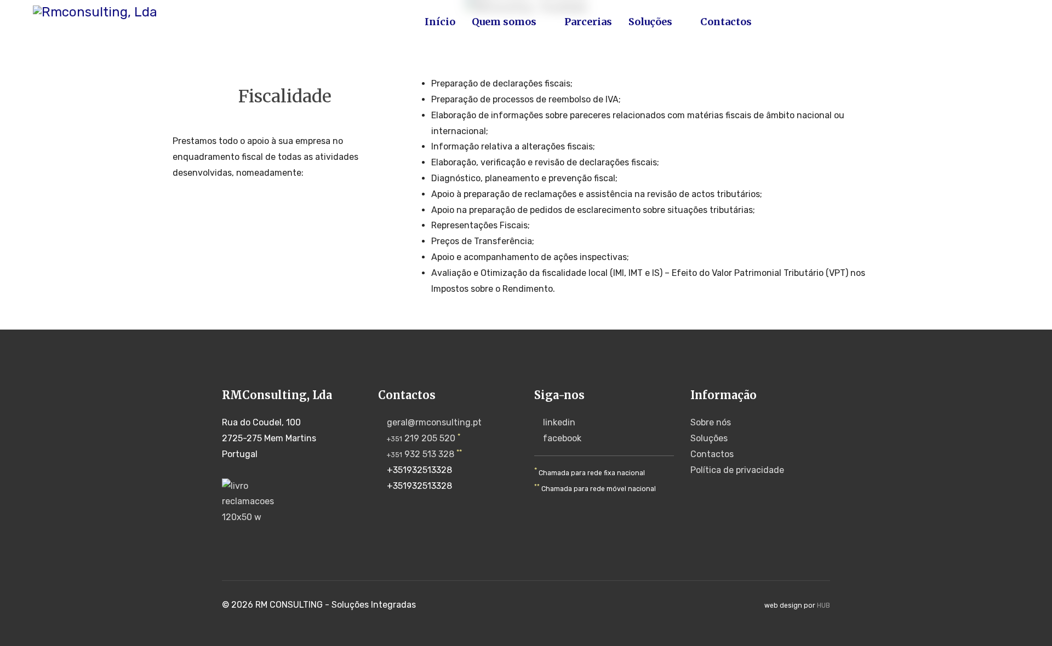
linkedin (559, 422)
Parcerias (588, 21)
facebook (562, 438)
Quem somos (504, 21)
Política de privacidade (737, 470)
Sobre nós (710, 422)
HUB (823, 605)
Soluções (650, 21)
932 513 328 (420, 454)
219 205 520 (421, 438)
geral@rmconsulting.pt (434, 422)
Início (440, 21)
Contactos (726, 21)
